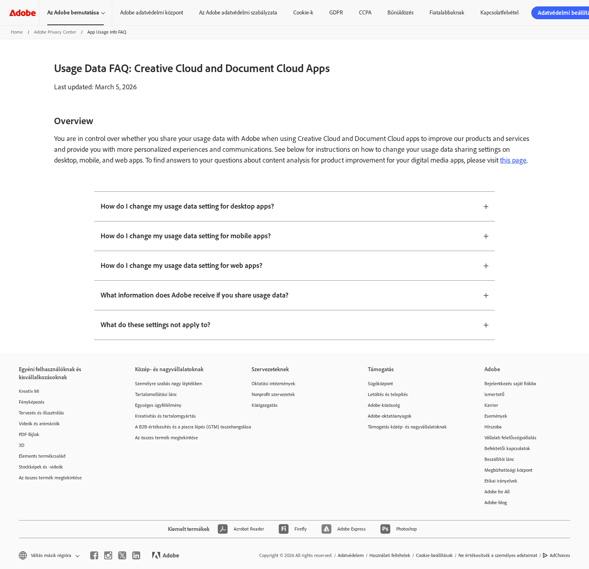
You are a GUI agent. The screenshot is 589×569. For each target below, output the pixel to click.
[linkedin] (136, 555)
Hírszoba (493, 427)
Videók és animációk (39, 423)
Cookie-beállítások (434, 555)
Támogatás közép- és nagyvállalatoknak (407, 427)
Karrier (491, 405)
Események (495, 416)
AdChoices (560, 555)
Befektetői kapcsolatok (507, 448)
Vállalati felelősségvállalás (510, 437)
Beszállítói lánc (499, 459)
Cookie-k (303, 12)
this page (513, 160)
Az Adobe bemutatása (73, 12)
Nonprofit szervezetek (273, 394)
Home (17, 32)
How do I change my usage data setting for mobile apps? (186, 235)
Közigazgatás (265, 405)
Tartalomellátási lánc (156, 394)
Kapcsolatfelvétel (499, 12)
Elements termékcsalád (42, 456)
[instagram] (108, 555)
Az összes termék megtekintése (50, 478)
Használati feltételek (389, 555)
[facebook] (94, 555)
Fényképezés (31, 402)
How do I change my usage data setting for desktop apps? (187, 206)
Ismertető (494, 394)
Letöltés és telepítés (388, 394)
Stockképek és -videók (41, 467)
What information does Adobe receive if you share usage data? (194, 295)
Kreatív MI (29, 391)
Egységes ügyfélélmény (158, 405)
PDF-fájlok (29, 434)
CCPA (365, 12)
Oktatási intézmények (273, 383)
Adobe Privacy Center (55, 32)
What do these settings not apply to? (155, 324)
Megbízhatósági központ (508, 470)
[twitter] (122, 555)
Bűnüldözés (400, 12)
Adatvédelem (351, 555)
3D (21, 445)
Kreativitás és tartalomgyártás (165, 416)
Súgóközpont (380, 383)
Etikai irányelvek (500, 481)
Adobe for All (497, 492)
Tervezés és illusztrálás (41, 413)
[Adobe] (22, 12)
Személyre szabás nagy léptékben (168, 383)
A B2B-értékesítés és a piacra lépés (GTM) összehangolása (181, 427)
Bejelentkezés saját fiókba (510, 383)
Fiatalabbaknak (447, 12)
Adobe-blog (495, 502)
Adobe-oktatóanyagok (389, 416)
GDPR (336, 12)
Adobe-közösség (384, 405)
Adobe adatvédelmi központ (151, 12)
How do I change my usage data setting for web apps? (181, 265)
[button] (48, 555)
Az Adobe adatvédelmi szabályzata (238, 12)
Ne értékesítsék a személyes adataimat (497, 555)
